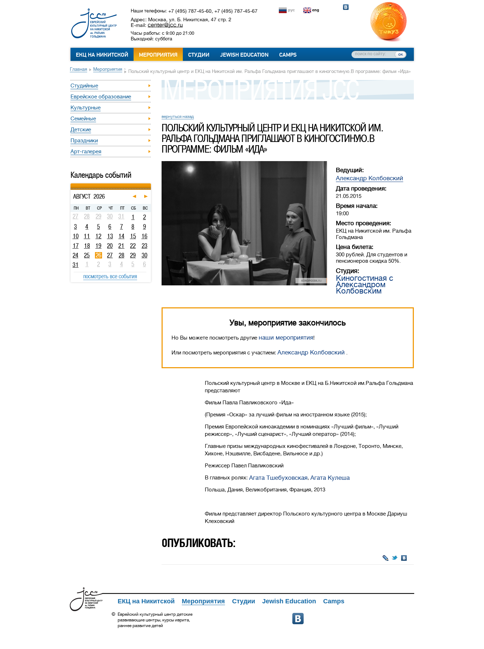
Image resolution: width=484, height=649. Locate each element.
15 (133, 236)
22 (133, 246)
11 (87, 236)
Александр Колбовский (369, 178)
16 (144, 236)
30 (144, 255)
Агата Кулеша (330, 477)
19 (98, 246)
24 (75, 255)
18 (87, 246)
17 (76, 246)
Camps (288, 54)
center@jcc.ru (165, 24)
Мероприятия (158, 54)
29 (133, 255)
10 (76, 236)
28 (121, 255)
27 (110, 255)
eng (315, 10)
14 (121, 236)
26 (98, 255)
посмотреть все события (110, 276)
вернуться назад (178, 116)
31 (76, 265)
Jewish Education (244, 54)
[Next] (150, 184)
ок (400, 54)
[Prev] (71, 184)
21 (121, 246)
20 (110, 246)
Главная (78, 69)
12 (98, 236)
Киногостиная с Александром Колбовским (364, 284)
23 (144, 246)
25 (87, 255)
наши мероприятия (286, 337)
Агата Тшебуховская (278, 477)
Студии (198, 54)
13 (110, 236)
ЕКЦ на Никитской (102, 54)
